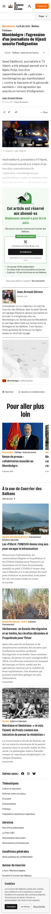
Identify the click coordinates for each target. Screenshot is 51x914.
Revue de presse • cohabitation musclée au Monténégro (17, 461)
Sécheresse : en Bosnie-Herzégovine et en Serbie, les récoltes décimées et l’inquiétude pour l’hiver (25, 633)
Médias (35, 26)
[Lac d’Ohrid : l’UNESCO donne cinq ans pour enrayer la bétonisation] (25, 519)
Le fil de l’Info (23, 26)
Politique (7, 30)
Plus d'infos (39, 907)
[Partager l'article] (16, 112)
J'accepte (11, 907)
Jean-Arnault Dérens (12, 98)
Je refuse (25, 907)
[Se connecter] (30, 6)
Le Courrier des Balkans (19, 6)
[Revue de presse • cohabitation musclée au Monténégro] (22, 436)
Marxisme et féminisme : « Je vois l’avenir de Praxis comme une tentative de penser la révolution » (23, 730)
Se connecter (38, 281)
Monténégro (8, 26)
